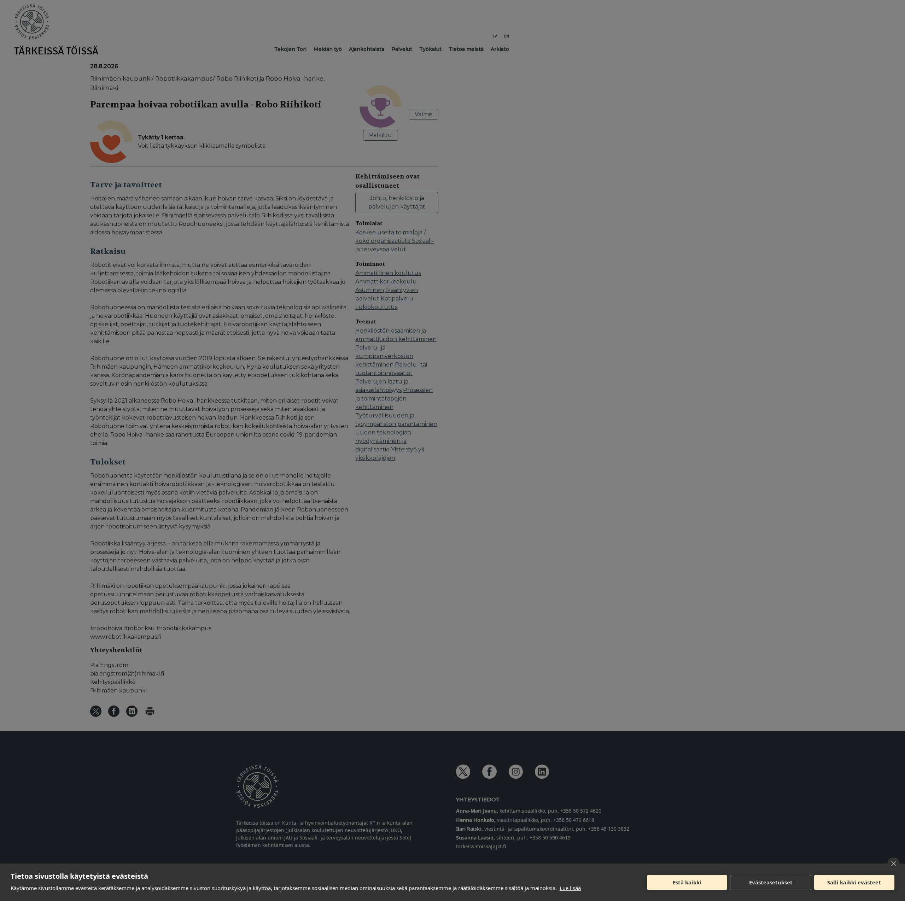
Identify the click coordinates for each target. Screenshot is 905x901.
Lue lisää (570, 887)
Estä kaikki (687, 882)
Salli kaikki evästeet (854, 882)
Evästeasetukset (771, 882)
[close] (893, 864)
